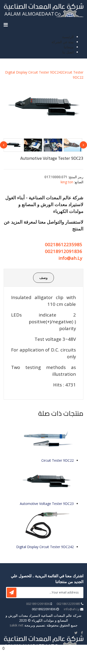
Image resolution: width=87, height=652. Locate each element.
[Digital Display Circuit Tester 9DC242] (39, 525)
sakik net (16, 625)
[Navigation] (6, 24)
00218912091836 (63, 251)
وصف (43, 277)
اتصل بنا (68, 52)
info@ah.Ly (70, 258)
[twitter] (76, 632)
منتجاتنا (69, 47)
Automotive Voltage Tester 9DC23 (47, 503)
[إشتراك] (11, 592)
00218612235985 (63, 244)
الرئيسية (68, 36)
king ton (67, 182)
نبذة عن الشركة (62, 42)
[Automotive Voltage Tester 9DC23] (39, 482)
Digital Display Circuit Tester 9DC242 (34, 72)
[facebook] (82, 632)
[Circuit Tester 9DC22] (39, 439)
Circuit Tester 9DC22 (57, 460)
